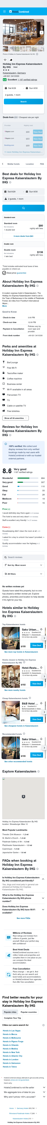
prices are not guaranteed (20, 1080)
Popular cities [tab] (10, 1012)
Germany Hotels (22, 1108)
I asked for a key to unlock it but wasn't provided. (23, 538)
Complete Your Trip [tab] (12, 1018)
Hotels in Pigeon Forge (13, 1041)
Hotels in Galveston (11, 1063)
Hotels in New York (11, 1052)
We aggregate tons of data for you (19, 1092)
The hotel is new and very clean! (20, 516)
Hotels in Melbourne (12, 1037)
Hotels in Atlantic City (12, 1056)
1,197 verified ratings (27, 79)
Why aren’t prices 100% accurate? (20, 1096)
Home (11, 1108)
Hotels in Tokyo (10, 1066)
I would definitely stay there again (20, 513)
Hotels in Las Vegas (11, 1030)
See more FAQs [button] (23, 918)
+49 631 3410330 (11, 75)
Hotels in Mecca (10, 1034)
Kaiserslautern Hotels (20, 1118)
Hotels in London (10, 1059)
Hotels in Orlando (11, 1045)
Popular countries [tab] (29, 1012)
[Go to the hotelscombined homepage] (19, 11)
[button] (4, 11)
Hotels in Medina (10, 1048)
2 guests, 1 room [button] (12, 94)
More (4, 306)
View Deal (36, 645)
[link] (21, 651)
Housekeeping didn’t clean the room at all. (21, 532)
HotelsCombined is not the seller (19, 1087)
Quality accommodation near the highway (21, 544)
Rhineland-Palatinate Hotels (19, 1113)
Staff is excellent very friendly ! (19, 520)
